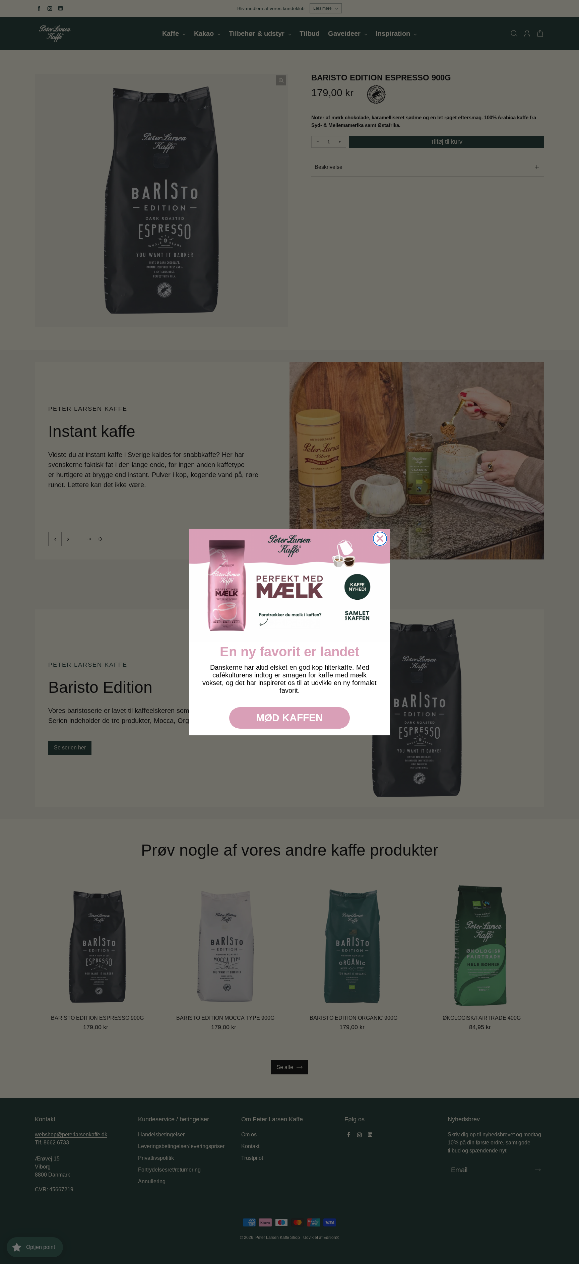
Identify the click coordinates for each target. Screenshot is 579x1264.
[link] (289, 585)
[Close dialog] (380, 538)
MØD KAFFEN (289, 717)
